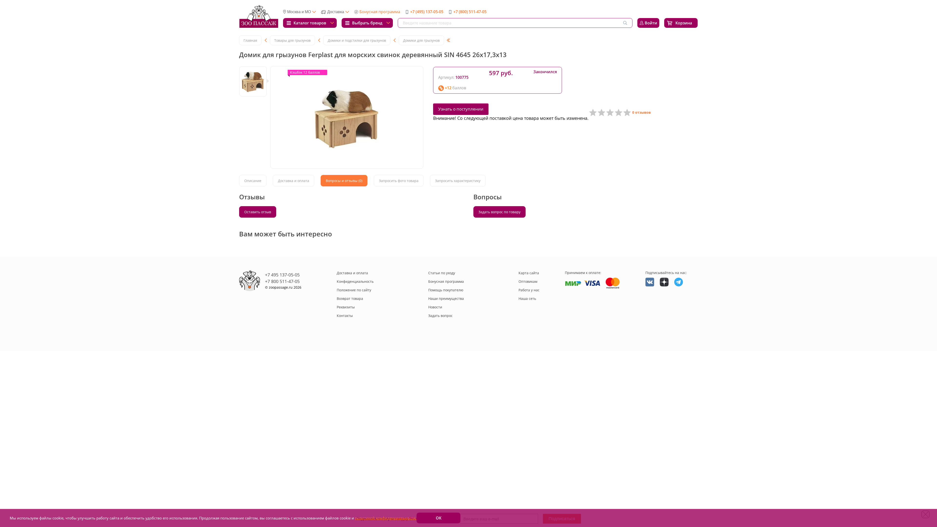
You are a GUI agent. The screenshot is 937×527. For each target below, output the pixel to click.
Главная (250, 40)
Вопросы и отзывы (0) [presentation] (344, 180)
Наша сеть (527, 298)
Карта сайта (529, 273)
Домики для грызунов (421, 40)
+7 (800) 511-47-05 (470, 11)
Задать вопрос (440, 315)
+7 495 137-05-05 (282, 275)
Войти (651, 23)
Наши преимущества (446, 298)
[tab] (252, 180)
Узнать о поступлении (460, 109)
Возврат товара (350, 298)
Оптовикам (528, 281)
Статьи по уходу (441, 273)
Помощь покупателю (445, 290)
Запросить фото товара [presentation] (398, 180)
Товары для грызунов (292, 40)
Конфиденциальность (355, 281)
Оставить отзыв (257, 212)
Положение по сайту (354, 290)
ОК (438, 518)
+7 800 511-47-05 (282, 281)
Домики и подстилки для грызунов (357, 40)
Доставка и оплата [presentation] (293, 180)
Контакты (345, 315)
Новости (435, 307)
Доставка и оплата (352, 273)
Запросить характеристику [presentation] (457, 180)
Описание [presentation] (252, 180)
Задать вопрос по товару (499, 212)
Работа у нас (529, 290)
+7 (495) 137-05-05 (426, 11)
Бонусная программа (379, 11)
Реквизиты (346, 307)
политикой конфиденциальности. (386, 518)
